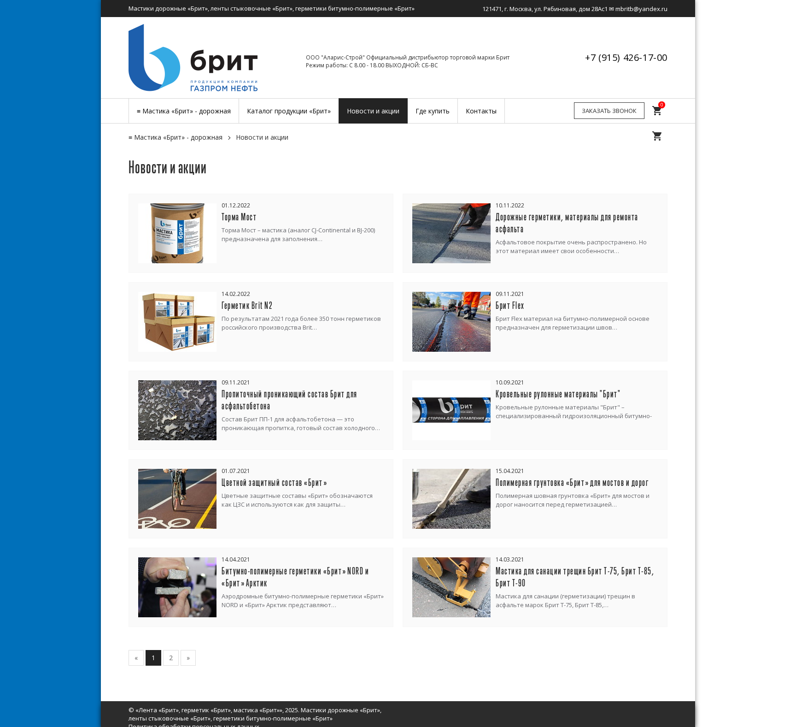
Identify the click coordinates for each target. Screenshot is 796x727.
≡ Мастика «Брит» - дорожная (175, 137)
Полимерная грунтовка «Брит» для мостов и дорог (572, 483)
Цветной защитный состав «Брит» (274, 483)
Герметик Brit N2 (247, 306)
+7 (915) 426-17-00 (626, 57)
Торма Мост (239, 217)
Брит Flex (510, 306)
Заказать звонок (609, 110)
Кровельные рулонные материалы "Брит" (558, 394)
